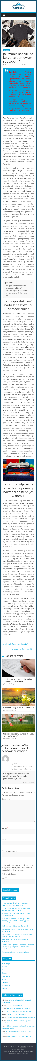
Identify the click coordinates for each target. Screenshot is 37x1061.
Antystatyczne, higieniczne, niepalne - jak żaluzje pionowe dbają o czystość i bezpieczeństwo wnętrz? (18, 947)
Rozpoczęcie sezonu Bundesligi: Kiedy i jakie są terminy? (18, 735)
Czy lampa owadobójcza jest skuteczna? (15, 926)
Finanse (4, 967)
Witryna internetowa (9, 851)
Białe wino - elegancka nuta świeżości (18, 707)
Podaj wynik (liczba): (9, 874)
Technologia (6, 985)
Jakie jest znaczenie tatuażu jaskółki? (18, 1008)
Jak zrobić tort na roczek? (23, 649)
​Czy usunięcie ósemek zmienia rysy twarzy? (16, 952)
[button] (29, 282)
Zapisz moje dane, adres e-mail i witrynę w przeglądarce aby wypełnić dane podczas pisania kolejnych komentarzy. (17, 867)
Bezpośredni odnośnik (22, 769)
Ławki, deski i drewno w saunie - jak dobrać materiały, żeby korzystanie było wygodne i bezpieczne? (16, 921)
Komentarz (6, 799)
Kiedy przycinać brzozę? (15, 1005)
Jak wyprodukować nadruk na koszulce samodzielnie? (16, 287)
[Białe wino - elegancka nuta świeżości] (18, 689)
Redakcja (5, 982)
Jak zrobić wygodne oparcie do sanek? (19, 1011)
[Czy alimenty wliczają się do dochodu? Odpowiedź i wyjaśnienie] (18, 660)
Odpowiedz (29, 783)
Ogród (4, 979)
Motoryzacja (6, 976)
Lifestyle (6, 50)
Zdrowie (4, 988)
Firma (3, 970)
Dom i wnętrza (6, 964)
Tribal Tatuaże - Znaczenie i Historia (19, 1036)
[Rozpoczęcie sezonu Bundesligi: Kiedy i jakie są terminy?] (18, 715)
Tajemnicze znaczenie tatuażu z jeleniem (21, 1018)
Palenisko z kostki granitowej (16, 1015)
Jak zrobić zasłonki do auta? (15, 644)
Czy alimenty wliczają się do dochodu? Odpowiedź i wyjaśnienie (18, 680)
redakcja (18, 65)
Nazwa (5, 828)
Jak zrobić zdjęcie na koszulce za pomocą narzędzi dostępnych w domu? (17, 293)
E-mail (4, 839)
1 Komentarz (27, 65)
